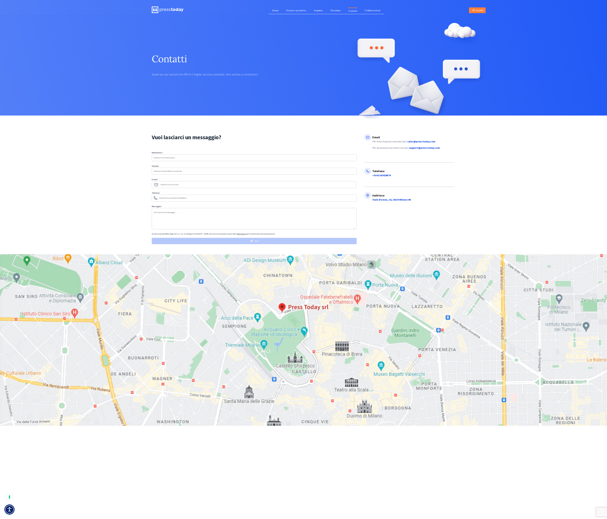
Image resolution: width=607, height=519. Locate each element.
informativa (241, 234)
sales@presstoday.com (421, 141)
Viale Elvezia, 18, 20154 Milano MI (391, 199)
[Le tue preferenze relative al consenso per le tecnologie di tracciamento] (9, 497)
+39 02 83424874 (381, 175)
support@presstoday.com (424, 147)
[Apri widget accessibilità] (9, 509)
